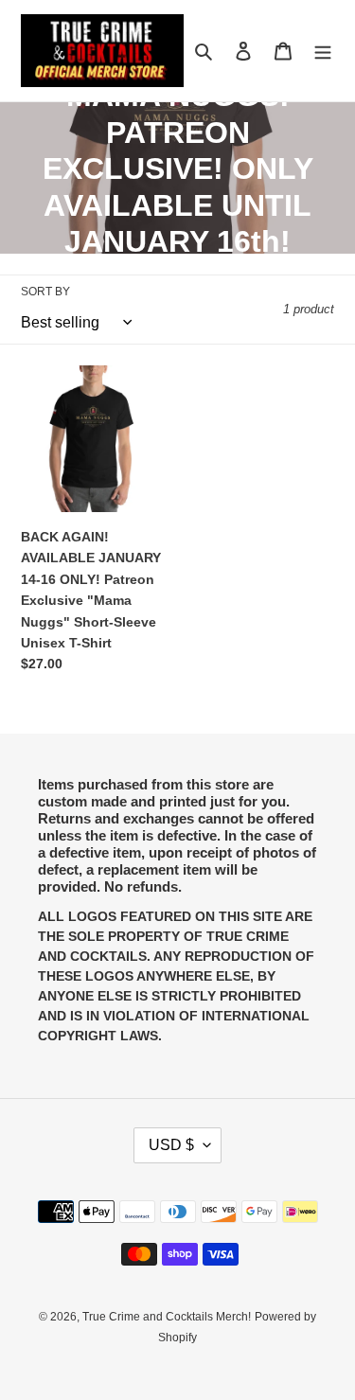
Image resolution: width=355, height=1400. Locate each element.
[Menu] (323, 50)
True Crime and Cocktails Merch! (166, 1316)
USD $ (171, 1145)
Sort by (45, 291)
